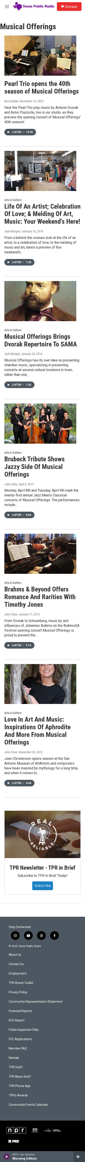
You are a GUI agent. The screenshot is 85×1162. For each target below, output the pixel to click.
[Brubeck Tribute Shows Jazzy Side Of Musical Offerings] (40, 424)
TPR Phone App (20, 1086)
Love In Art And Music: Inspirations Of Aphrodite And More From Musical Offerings (37, 731)
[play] (6, 1156)
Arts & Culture (13, 200)
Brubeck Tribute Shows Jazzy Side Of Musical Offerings (34, 466)
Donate (71, 7)
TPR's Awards (18, 1095)
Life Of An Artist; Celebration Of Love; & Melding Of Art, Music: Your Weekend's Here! (42, 214)
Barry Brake (11, 101)
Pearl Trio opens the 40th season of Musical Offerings (41, 87)
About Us (15, 954)
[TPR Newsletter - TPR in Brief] (42, 834)
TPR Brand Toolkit (21, 983)
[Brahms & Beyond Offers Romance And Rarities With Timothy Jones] (40, 554)
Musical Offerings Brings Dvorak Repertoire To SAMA (40, 340)
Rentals (14, 1058)
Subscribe (42, 885)
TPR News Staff (20, 1076)
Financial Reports (20, 1011)
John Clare (10, 484)
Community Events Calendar (28, 1104)
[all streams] (79, 1156)
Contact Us (16, 964)
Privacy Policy (18, 992)
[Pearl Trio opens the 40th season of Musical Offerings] (40, 56)
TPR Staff (16, 1067)
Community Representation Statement (36, 1001)
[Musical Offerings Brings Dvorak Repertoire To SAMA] (40, 301)
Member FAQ (18, 1048)
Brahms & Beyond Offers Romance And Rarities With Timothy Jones (40, 596)
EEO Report (16, 1020)
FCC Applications (20, 1039)
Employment (17, 973)
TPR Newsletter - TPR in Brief (42, 867)
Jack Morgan (12, 231)
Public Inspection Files (24, 1029)
